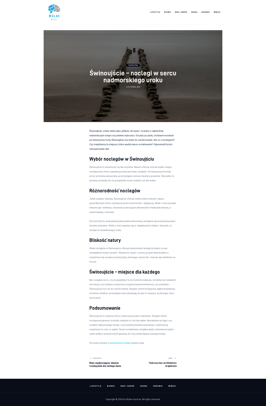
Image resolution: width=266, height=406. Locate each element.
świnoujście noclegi (120, 343)
